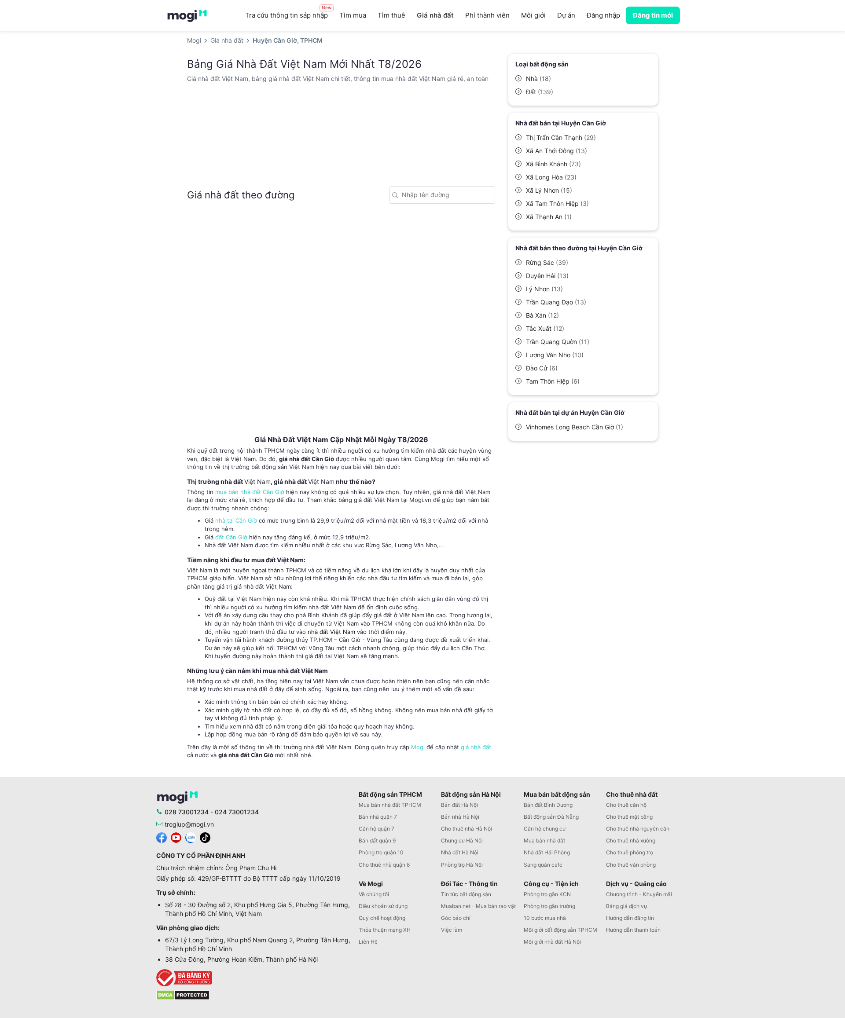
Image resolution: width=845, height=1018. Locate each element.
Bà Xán (542, 315)
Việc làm (451, 929)
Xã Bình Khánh (553, 164)
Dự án (566, 15)
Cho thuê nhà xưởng (630, 840)
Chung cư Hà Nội (462, 840)
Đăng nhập (603, 15)
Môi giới (533, 15)
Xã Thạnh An (549, 216)
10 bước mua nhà (545, 918)
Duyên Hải (547, 275)
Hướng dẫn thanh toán (633, 929)
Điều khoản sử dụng (383, 906)
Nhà (538, 78)
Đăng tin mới (653, 15)
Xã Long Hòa (551, 177)
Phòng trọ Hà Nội (462, 864)
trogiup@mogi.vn (189, 824)
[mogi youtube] (176, 837)
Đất (539, 91)
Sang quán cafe (543, 864)
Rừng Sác (547, 262)
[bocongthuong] (255, 977)
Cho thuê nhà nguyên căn (637, 828)
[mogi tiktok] (205, 837)
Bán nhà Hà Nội (460, 816)
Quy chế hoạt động (382, 918)
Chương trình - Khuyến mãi (639, 894)
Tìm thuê (391, 15)
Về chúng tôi (374, 894)
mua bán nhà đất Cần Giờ (249, 491)
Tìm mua (352, 15)
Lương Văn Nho (555, 355)
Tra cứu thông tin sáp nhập (288, 13)
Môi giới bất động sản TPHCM (560, 929)
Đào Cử (542, 368)
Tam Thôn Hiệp (553, 381)
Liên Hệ (368, 941)
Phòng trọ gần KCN (547, 894)
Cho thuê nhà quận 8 (384, 864)
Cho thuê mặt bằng (629, 816)
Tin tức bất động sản (466, 894)
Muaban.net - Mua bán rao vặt (478, 906)
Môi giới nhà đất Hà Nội (552, 941)
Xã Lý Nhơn (549, 190)
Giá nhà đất (435, 15)
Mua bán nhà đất (544, 840)
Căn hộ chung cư (545, 828)
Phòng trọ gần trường (549, 906)
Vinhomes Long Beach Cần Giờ (574, 427)
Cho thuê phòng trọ (629, 852)
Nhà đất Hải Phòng (547, 852)
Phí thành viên (487, 15)
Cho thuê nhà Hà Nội (466, 828)
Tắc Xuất (545, 328)
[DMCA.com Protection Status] (182, 994)
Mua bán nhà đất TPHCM (390, 805)
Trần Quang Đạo (556, 302)
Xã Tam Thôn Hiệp (557, 203)
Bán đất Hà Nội (459, 805)
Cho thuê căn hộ (626, 805)
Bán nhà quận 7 (378, 816)
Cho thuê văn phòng (631, 864)
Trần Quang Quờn (557, 341)
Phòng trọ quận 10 (381, 852)
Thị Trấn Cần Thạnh (561, 137)
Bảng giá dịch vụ (626, 906)
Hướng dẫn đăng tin (630, 918)
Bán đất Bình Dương (548, 805)
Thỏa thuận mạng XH (385, 929)
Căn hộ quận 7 (376, 828)
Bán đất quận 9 (377, 840)
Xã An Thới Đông (556, 150)
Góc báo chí (455, 918)
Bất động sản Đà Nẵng (551, 816)
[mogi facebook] (161, 837)
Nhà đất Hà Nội (459, 852)
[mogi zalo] (190, 837)
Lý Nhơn (544, 289)
